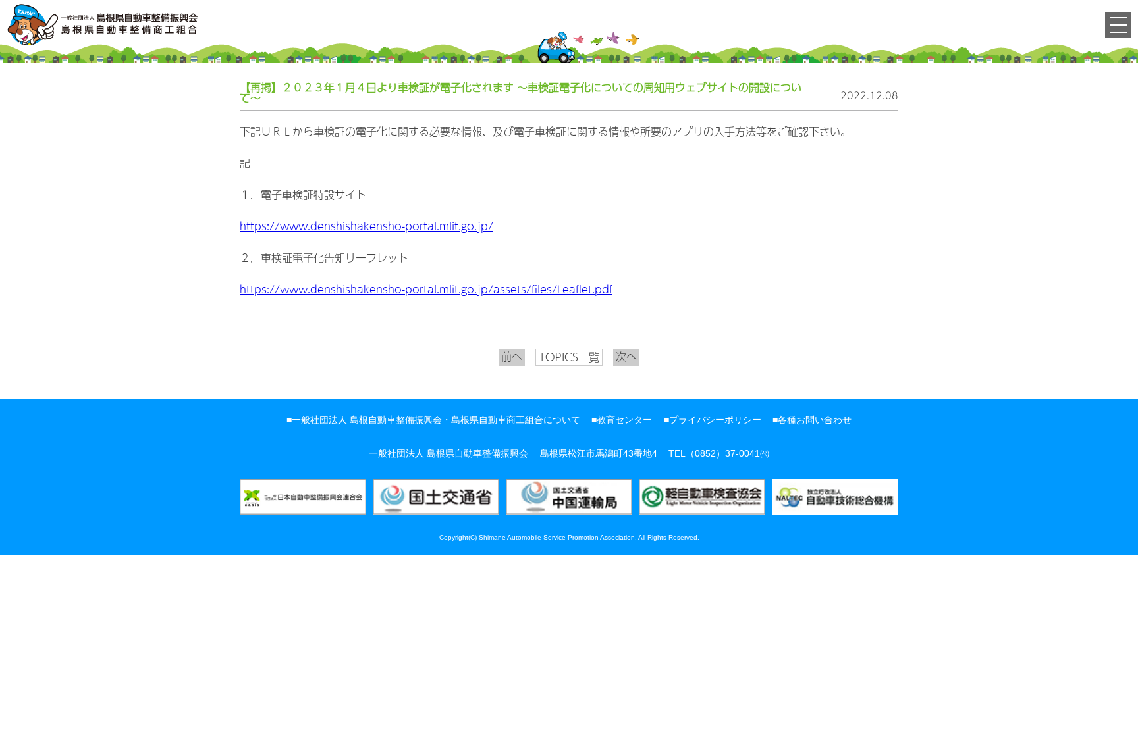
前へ (511, 357)
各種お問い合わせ (815, 420)
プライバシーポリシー (715, 420)
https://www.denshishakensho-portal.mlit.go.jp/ (366, 226)
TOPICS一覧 (569, 357)
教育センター (624, 420)
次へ (626, 357)
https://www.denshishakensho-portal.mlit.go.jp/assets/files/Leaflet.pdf (426, 289)
